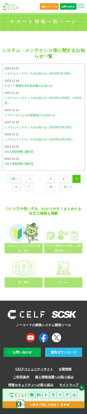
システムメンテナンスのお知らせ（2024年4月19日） (38, 73)
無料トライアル (49, 6)
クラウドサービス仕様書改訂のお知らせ (29, 115)
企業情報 (65, 369)
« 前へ (14, 178)
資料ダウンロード (64, 352)
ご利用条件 (21, 377)
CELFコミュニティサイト (34, 369)
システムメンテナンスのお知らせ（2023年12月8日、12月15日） (43, 100)
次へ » (68, 186)
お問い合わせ (68, 6)
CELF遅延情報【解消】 (19, 151)
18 (50, 186)
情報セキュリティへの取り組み (31, 385)
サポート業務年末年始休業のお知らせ (28, 85)
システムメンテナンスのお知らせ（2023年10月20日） (39, 139)
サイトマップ (69, 385)
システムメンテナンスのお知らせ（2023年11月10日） (39, 127)
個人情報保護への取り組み (54, 377)
